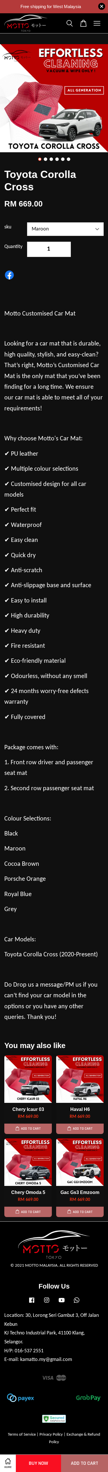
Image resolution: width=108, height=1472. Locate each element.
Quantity (13, 246)
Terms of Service (22, 1434)
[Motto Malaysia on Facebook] (32, 1303)
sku (7, 227)
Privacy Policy (51, 1434)
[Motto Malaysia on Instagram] (47, 1303)
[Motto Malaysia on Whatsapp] (77, 1303)
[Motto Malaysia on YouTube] (62, 1303)
